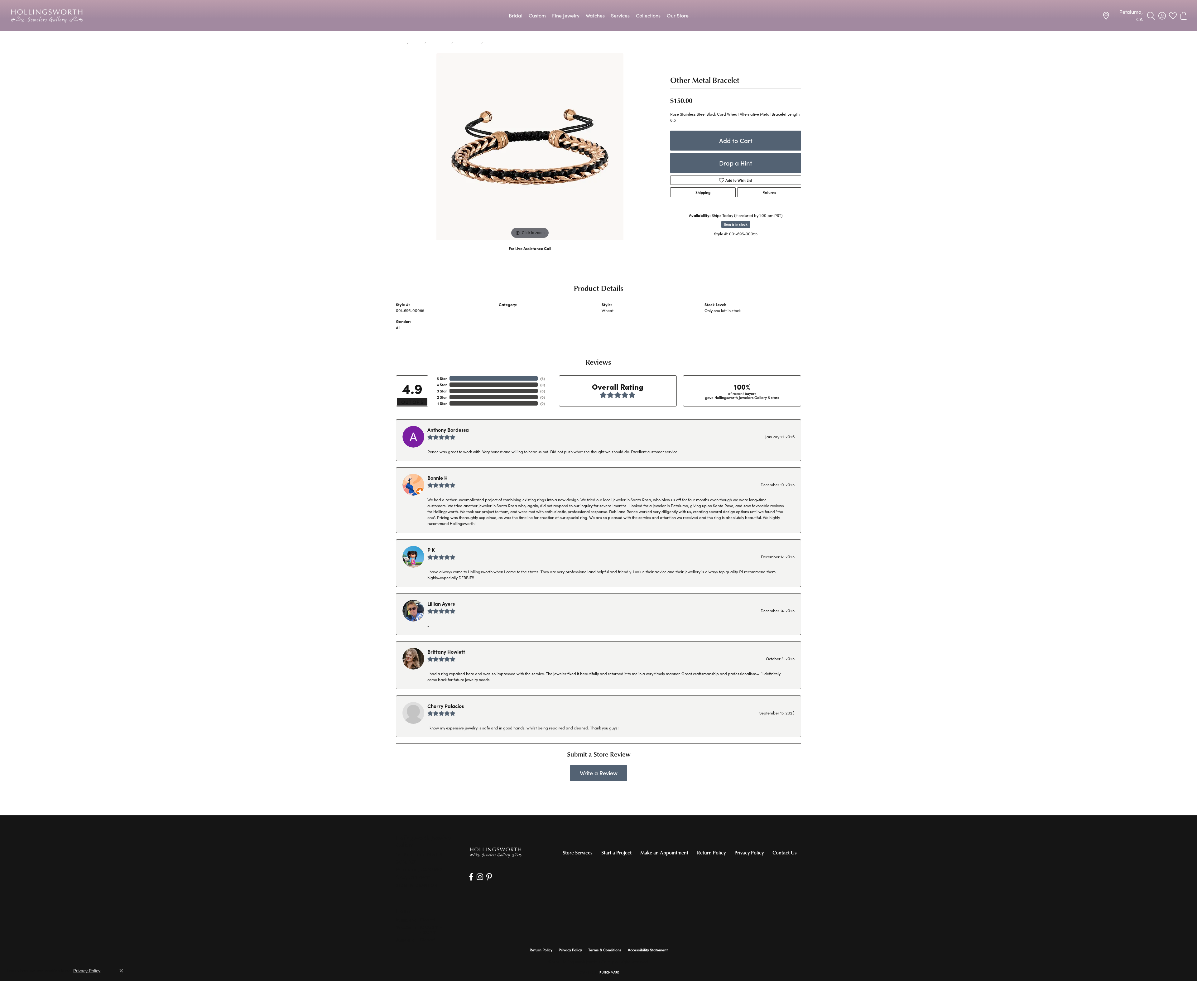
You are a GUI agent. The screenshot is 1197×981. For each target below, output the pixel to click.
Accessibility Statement (648, 949)
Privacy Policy (749, 852)
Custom (537, 15)
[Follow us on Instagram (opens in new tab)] (480, 877)
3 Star (442, 390)
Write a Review (599, 773)
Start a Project (616, 852)
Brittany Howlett (446, 651)
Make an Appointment (664, 852)
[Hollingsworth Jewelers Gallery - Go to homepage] (495, 852)
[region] (529, 146)
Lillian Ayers (441, 603)
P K (431, 549)
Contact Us (784, 852)
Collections (648, 15)
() (542, 378)
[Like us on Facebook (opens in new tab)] (471, 877)
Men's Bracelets (467, 43)
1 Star (442, 403)
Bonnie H (437, 477)
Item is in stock (736, 224)
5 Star (442, 378)
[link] (1122, 15)
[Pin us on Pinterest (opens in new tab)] (489, 877)
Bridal (515, 15)
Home (400, 43)
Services (620, 15)
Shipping (702, 192)
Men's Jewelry (439, 43)
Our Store (678, 15)
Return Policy (711, 852)
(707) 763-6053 (530, 255)
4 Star (442, 384)
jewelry (416, 43)
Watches (595, 15)
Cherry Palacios (445, 705)
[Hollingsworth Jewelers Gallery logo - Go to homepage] (46, 15)
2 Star (442, 397)
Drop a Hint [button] (735, 163)
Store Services (578, 852)
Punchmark (609, 972)
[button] (1151, 15)
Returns (769, 192)
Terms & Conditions (605, 949)
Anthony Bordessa (448, 429)
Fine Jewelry (565, 15)
